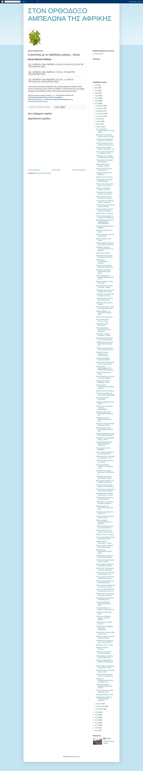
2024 (96, 90)
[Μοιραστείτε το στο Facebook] (62, 107)
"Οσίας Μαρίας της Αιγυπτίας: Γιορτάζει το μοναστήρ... (105, 502)
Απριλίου (99, 126)
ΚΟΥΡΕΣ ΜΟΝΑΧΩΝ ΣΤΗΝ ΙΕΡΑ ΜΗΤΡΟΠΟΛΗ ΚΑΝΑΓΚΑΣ (104, 443)
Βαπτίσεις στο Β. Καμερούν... (104, 177)
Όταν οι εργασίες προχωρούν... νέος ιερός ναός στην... (105, 453)
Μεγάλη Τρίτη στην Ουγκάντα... (105, 391)
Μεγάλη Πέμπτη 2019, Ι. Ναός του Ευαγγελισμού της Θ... (105, 307)
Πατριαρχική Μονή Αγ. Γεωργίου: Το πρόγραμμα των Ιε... (104, 466)
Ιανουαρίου (99, 709)
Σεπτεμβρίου (100, 113)
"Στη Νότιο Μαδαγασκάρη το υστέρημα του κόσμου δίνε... (105, 216)
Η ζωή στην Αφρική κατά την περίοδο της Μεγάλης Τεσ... (105, 144)
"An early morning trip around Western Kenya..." (105, 517)
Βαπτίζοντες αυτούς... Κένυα (104, 645)
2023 (96, 93)
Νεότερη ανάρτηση (34, 170)
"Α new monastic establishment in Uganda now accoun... (105, 586)
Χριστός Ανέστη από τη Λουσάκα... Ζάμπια (103, 165)
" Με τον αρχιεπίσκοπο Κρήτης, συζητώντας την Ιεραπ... (105, 577)
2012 (96, 728)
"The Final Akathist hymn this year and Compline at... (104, 527)
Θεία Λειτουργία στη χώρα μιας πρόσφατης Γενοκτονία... (105, 594)
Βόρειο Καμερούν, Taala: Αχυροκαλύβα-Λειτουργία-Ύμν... (105, 429)
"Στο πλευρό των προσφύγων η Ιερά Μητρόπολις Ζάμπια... (105, 490)
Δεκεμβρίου (100, 106)
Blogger (77, 756)
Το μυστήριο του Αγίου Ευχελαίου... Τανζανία (103, 334)
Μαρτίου (99, 704)
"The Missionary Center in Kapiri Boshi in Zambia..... (104, 477)
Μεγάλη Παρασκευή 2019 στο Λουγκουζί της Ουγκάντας (105, 243)
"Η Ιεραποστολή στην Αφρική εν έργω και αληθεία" (105, 560)
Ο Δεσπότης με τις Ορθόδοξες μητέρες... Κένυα (105, 438)
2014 (96, 723)
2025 (96, 88)
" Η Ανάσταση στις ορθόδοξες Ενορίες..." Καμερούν (105, 201)
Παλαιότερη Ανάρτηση (78, 170)
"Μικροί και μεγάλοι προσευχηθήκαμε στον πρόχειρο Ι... (103, 522)
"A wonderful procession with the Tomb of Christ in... (105, 295)
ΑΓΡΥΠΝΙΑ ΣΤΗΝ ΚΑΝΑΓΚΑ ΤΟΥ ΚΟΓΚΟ (104, 461)
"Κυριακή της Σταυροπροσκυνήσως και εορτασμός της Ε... (104, 680)
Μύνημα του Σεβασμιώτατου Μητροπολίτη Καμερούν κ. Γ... (105, 662)
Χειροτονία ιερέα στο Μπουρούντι (102, 324)
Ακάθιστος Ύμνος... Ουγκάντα (105, 534)
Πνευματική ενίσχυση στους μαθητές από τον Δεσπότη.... (105, 485)
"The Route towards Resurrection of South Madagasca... (103, 329)
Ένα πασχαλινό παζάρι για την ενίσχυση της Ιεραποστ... (105, 481)
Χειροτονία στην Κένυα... (103, 253)
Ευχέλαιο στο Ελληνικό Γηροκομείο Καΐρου (103, 359)
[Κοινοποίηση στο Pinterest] (64, 107)
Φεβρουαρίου (100, 706)
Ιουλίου (98, 119)
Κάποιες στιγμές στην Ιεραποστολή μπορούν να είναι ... (104, 507)
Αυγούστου (99, 116)
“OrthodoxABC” (99, 54)
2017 (96, 715)
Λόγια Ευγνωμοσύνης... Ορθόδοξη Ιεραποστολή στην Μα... (104, 686)
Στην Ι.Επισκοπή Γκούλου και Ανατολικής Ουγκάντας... (105, 565)
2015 (96, 720)
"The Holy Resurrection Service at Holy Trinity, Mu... (105, 205)
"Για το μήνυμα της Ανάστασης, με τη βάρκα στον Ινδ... (105, 152)
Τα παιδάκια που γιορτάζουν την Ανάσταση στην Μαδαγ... (105, 156)
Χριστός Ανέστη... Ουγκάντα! (104, 213)
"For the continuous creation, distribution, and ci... (104, 691)
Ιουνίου (98, 121)
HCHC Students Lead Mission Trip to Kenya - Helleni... (105, 666)
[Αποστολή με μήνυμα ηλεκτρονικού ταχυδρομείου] (55, 107)
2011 (96, 730)
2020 (96, 101)
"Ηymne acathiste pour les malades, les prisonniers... (105, 531)
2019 (96, 103)
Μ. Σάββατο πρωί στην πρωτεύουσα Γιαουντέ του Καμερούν (104, 248)
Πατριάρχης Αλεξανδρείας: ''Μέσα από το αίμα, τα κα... (105, 266)
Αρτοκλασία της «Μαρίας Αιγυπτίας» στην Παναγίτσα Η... (105, 472)
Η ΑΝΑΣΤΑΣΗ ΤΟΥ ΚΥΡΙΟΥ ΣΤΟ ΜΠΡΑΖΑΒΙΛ (104, 180)
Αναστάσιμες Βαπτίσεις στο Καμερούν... (104, 173)
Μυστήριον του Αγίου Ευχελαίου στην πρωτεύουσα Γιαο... (102, 353)
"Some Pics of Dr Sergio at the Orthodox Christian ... (105, 424)
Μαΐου (98, 124)
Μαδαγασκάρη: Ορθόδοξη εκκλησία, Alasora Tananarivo (104, 698)
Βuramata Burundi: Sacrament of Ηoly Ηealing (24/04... (105, 363)
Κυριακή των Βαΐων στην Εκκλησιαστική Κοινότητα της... (104, 413)
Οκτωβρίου (99, 111)
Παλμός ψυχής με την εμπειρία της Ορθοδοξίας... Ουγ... (105, 457)
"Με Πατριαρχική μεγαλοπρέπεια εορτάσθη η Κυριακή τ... (105, 386)
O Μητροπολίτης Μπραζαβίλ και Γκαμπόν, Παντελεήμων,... (104, 628)
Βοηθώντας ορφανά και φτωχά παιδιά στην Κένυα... (105, 637)
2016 (96, 717)
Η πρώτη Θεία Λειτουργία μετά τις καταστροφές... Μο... (105, 573)
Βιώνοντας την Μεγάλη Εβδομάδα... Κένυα (103, 381)
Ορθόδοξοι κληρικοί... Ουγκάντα (102, 648)
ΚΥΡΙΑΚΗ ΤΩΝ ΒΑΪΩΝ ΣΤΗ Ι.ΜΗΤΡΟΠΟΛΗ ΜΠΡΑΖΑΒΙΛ (105, 394)
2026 (96, 85)
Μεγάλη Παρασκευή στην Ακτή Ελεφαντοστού (105, 235)
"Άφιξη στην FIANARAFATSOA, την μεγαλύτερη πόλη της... (105, 590)
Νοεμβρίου (99, 108)
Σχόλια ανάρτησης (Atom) (43, 173)
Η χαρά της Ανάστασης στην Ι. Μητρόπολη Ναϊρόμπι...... (105, 209)
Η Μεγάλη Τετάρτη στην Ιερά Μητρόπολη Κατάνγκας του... (104, 343)
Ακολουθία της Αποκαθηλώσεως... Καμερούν (102, 261)
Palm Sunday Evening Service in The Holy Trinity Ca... (105, 377)
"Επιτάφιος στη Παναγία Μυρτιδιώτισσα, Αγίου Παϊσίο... (103, 271)
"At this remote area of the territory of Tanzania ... (104, 652)
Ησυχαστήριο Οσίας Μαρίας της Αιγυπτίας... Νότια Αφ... (105, 494)
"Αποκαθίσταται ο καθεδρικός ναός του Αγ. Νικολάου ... (105, 641)
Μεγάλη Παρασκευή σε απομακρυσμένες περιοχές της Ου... (105, 277)
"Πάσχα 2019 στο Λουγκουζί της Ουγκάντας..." (104, 160)
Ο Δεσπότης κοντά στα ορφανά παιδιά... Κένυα (105, 671)
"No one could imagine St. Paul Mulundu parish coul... (105, 538)
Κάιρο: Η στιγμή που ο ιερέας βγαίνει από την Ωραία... (105, 184)
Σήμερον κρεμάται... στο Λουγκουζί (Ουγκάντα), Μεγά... (103, 312)
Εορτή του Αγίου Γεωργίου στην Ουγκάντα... (104, 169)
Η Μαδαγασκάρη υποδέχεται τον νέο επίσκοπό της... (104, 656)
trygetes (108, 738)
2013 (96, 725)
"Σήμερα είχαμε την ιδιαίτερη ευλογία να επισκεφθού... (104, 556)
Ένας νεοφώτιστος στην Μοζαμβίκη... (103, 448)
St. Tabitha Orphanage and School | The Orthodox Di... (105, 675)
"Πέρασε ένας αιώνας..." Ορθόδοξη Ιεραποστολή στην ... (104, 419)
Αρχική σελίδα (56, 170)
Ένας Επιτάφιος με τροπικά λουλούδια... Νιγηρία (104, 286)
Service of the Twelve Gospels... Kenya (102, 320)
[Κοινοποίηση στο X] (60, 107)
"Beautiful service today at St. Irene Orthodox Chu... (105, 581)
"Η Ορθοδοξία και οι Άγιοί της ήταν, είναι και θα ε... (105, 498)
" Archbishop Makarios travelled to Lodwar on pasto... (103, 603)
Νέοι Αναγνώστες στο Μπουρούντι (102, 398)
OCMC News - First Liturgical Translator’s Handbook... (105, 569)
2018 (96, 712)
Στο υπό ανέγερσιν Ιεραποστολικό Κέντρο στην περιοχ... (105, 130)
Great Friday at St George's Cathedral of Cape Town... (105, 256)
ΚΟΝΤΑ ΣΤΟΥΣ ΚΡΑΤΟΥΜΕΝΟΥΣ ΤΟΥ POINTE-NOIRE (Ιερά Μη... (105, 368)
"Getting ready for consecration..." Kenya (103, 542)
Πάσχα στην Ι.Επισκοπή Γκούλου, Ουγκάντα (103, 188)
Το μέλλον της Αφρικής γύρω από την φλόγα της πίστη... (105, 348)
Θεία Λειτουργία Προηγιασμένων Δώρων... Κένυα (104, 551)
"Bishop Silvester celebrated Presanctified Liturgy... (104, 546)
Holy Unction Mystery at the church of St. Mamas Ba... (104, 338)
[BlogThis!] (57, 107)
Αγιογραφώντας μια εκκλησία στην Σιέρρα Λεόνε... (104, 598)
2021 (96, 98)
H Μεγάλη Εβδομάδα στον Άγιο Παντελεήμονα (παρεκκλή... (105, 434)
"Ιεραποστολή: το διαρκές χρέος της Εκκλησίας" (105, 633)
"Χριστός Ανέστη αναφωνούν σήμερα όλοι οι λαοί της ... (104, 139)
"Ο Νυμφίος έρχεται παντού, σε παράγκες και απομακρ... (105, 290)
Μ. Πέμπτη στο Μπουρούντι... (105, 317)
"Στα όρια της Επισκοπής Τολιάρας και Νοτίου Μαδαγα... (103, 618)
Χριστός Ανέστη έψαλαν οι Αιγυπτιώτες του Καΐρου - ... (105, 197)
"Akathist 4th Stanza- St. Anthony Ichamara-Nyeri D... (105, 608)
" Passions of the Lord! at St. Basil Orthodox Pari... (104, 299)
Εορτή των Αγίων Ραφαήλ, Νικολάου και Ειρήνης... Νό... (105, 148)
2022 (96, 96)
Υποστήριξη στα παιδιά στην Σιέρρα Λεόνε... (104, 512)
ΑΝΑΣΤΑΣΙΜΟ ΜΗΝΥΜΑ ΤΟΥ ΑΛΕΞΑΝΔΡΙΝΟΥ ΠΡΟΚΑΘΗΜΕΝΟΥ (105, 221)
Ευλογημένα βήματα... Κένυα (104, 694)
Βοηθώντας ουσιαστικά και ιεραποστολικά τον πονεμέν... (105, 135)
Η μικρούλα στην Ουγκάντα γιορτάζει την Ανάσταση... (104, 193)
